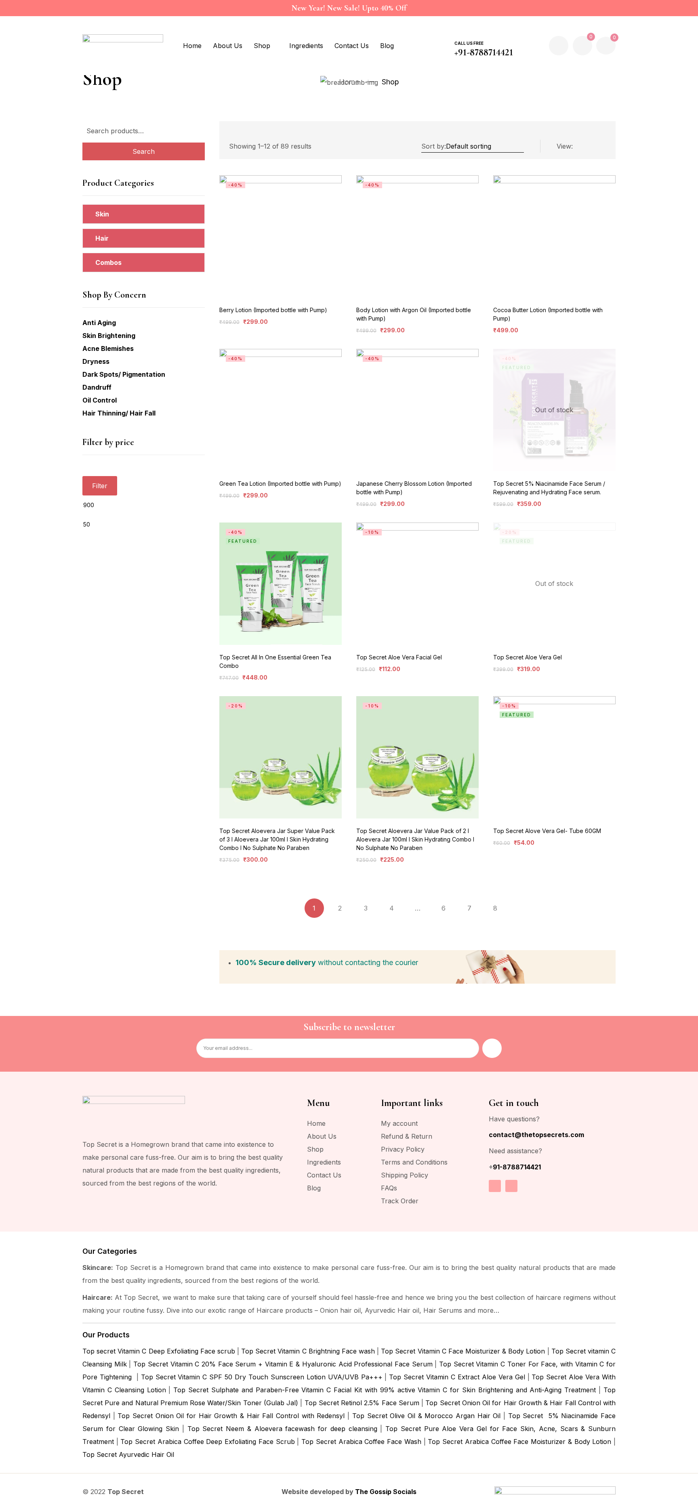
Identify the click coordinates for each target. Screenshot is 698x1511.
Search (143, 151)
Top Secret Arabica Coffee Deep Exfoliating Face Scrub (207, 1442)
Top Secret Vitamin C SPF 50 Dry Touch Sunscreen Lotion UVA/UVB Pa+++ (262, 1377)
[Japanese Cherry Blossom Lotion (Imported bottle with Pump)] (417, 410)
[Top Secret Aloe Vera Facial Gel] (417, 584)
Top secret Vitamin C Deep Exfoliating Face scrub (158, 1351)
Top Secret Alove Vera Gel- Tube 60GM (547, 830)
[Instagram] (495, 1186)
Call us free (469, 43)
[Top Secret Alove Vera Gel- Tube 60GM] (554, 757)
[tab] (143, 214)
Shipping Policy (404, 1175)
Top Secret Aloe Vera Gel (527, 657)
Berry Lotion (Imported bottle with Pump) (273, 309)
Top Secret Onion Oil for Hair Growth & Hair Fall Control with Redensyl (231, 1416)
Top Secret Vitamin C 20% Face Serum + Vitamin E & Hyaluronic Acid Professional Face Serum (283, 1364)
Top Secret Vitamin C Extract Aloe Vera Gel (457, 1377)
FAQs (389, 1188)
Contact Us (324, 1175)
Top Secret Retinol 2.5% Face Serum (362, 1403)
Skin (102, 214)
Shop (315, 1149)
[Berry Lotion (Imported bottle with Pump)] (280, 236)
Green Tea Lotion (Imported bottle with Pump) (280, 483)
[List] (584, 146)
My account (399, 1123)
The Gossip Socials (385, 1492)
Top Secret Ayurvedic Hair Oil (128, 1454)
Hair (102, 238)
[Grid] (601, 146)
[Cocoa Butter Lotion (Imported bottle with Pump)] (554, 236)
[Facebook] (511, 1186)
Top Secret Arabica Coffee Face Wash (361, 1442)
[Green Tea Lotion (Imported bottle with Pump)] (280, 410)
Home (349, 82)
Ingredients (324, 1162)
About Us (321, 1136)
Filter (99, 486)
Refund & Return (406, 1136)
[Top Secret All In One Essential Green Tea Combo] (280, 584)
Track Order (399, 1201)
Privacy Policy (403, 1149)
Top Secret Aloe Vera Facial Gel (399, 657)
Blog (314, 1188)
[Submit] (492, 1048)
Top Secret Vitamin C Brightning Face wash (308, 1351)
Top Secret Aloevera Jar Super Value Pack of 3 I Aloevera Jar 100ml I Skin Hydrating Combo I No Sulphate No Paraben (277, 839)
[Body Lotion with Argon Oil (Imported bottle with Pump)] (417, 236)
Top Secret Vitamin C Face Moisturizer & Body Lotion (463, 1351)
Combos (108, 262)
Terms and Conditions (414, 1162)
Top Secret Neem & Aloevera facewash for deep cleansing (282, 1429)
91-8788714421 (517, 1167)
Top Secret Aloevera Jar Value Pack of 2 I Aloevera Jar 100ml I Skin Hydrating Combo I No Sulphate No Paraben (415, 839)
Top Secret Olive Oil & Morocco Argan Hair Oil (426, 1416)
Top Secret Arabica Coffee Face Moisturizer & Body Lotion (519, 1442)
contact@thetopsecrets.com (536, 1135)
